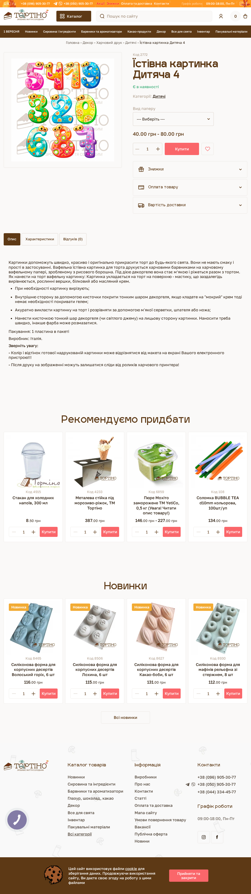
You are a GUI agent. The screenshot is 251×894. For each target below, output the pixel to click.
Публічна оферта (151, 834)
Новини (142, 841)
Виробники (146, 776)
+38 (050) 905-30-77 (78, 3)
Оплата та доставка (136, 3)
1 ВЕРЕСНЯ (11, 31)
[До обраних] (207, 149)
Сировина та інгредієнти (91, 784)
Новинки (31, 31)
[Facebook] (246, 4)
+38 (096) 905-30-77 (35, 3)
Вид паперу (144, 108)
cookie (131, 868)
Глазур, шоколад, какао (91, 798)
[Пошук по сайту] (102, 16)
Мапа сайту (146, 812)
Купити (182, 148)
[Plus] (33, 532)
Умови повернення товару (160, 819)
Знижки (113, 3)
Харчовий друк (109, 42)
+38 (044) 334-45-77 (217, 791)
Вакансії (143, 826)
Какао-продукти (139, 31)
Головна (72, 42)
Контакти (161, 3)
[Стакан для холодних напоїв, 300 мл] (33, 461)
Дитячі (131, 42)
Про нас (142, 784)
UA (6, 3)
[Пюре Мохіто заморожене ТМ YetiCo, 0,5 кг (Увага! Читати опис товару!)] (156, 461)
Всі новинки (125, 717)
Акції (101, 3)
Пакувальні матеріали (231, 31)
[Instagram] (241, 4)
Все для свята (181, 31)
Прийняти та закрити (188, 875)
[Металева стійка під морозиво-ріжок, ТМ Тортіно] (95, 461)
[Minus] (14, 532)
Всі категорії (80, 834)
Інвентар (203, 31)
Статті (140, 798)
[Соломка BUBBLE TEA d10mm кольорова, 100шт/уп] (218, 461)
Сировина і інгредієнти (59, 31)
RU (14, 3)
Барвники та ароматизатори (101, 31)
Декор (161, 31)
